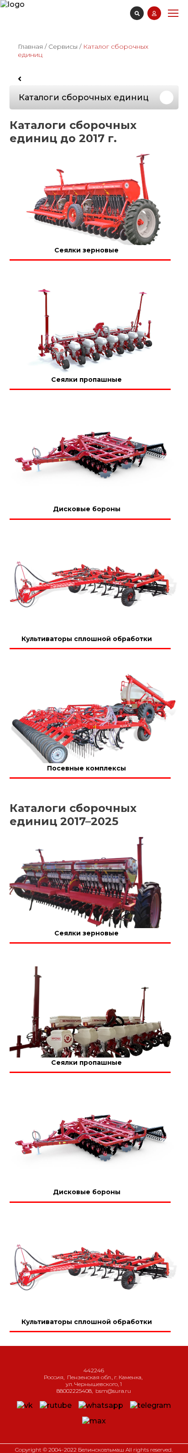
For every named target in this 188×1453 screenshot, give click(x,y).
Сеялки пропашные (86, 379)
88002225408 (74, 1390)
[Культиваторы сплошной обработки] (94, 588)
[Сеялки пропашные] (94, 329)
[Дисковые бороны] (94, 458)
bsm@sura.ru (113, 1390)
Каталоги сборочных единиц (84, 97)
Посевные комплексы (86, 768)
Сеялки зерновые (86, 250)
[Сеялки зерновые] (94, 199)
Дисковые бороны (86, 509)
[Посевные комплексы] (94, 717)
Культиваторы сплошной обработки (86, 639)
